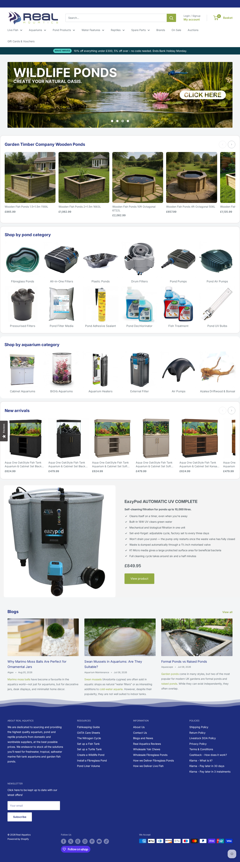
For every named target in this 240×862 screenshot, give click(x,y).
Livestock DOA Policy (202, 738)
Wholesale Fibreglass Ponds (150, 754)
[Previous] (222, 144)
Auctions (193, 30)
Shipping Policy (198, 727)
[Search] (171, 18)
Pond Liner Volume (88, 765)
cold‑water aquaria (111, 689)
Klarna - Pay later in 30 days (206, 765)
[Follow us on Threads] (77, 841)
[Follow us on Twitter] (70, 841)
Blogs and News (143, 738)
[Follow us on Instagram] (85, 841)
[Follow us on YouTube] (99, 841)
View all (227, 612)
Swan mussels (93, 679)
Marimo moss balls (19, 679)
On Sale (176, 30)
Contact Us (140, 732)
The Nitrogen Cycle (89, 738)
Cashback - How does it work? (208, 754)
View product (139, 578)
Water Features (91, 30)
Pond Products (62, 30)
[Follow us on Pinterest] (92, 841)
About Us (139, 727)
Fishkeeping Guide (88, 727)
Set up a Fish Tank (88, 743)
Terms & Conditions (201, 749)
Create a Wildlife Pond (90, 754)
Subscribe (19, 816)
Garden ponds (170, 673)
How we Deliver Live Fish (148, 765)
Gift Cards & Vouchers (21, 41)
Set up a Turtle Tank (89, 749)
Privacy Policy (198, 743)
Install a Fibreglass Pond (92, 760)
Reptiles (116, 30)
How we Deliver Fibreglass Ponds (153, 760)
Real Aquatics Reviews (147, 743)
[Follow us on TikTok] (106, 841)
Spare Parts (138, 30)
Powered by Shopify (18, 839)
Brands (160, 30)
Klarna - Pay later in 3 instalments (209, 771)
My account (192, 19)
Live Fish (13, 30)
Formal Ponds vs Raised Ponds (184, 661)
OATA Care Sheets (88, 732)
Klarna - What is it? (200, 760)
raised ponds (169, 683)
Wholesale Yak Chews (146, 749)
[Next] (231, 144)
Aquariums (35, 30)
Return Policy (197, 732)
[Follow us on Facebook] (63, 841)
